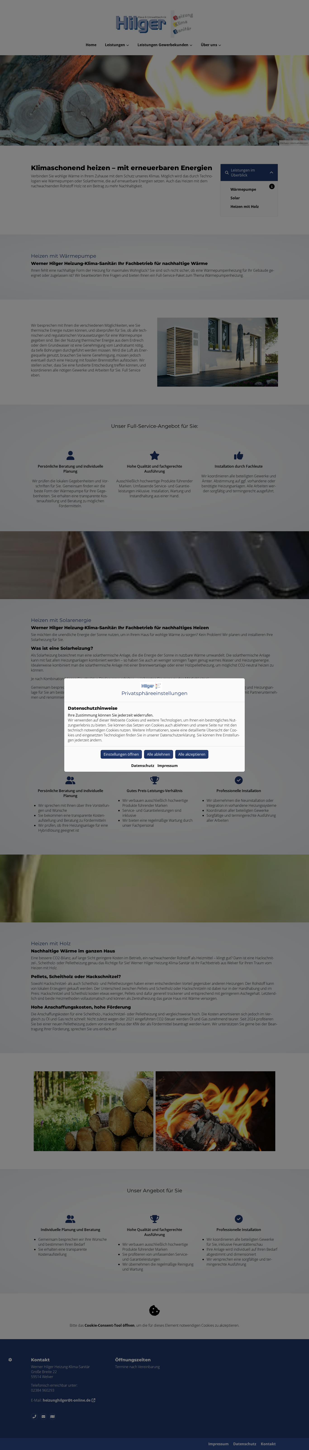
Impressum (167, 765)
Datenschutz (142, 765)
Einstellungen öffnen (121, 754)
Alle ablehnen (158, 754)
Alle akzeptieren (191, 754)
